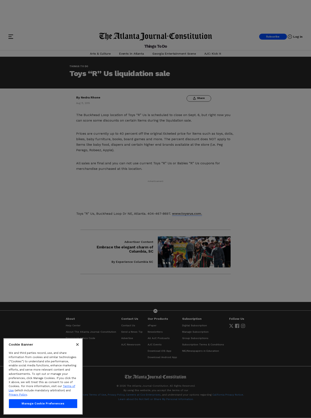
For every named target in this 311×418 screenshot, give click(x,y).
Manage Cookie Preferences (43, 403)
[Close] (77, 344)
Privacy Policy (18, 394)
